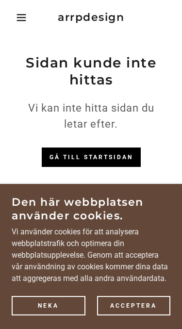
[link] (91, 17)
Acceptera (133, 305)
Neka (48, 305)
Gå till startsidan (91, 157)
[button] (14, 17)
